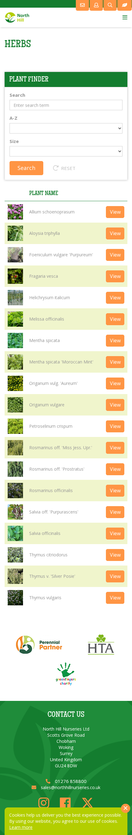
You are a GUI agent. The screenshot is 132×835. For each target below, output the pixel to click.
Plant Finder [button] (29, 79)
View (115, 212)
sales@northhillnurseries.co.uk (70, 787)
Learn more (21, 827)
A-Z (13, 118)
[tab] (66, 79)
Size (14, 141)
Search (17, 95)
